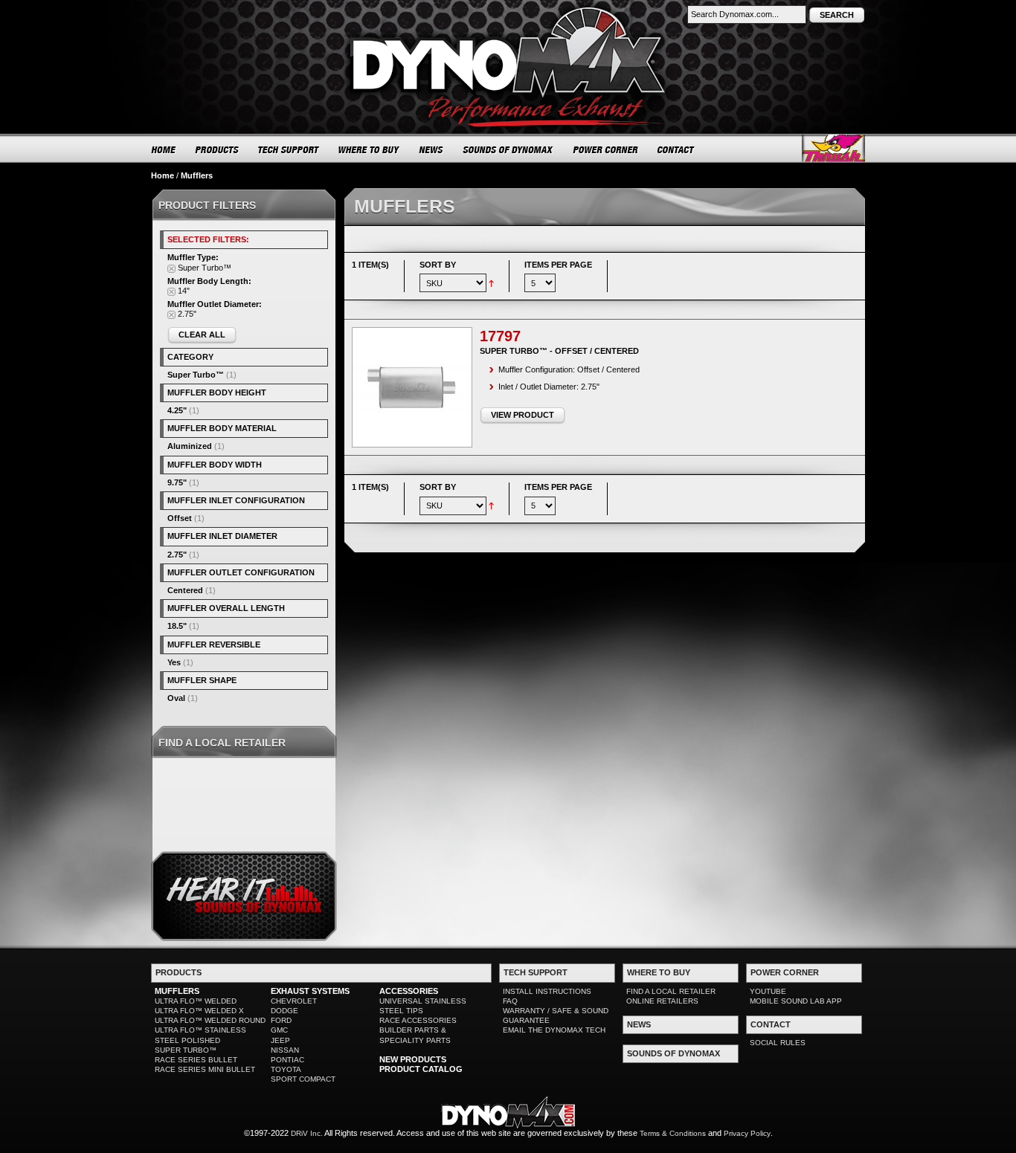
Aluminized (189, 446)
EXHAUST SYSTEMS (310, 990)
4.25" (177, 410)
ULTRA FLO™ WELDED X (199, 1011)
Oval (176, 698)
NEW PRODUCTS (412, 1059)
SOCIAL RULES (778, 1043)
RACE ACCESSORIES (418, 1020)
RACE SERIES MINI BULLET (205, 1069)
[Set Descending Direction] (491, 282)
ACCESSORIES (408, 990)
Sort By (437, 264)
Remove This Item (171, 269)
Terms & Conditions (673, 1133)
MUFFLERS (177, 990)
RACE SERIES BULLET (196, 1060)
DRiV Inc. (307, 1133)
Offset (179, 518)
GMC (279, 1030)
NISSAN (285, 1050)
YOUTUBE (768, 991)
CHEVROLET (294, 1001)
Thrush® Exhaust (833, 148)
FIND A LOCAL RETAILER (671, 991)
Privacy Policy (747, 1133)
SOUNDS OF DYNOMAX (508, 149)
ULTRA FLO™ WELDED (196, 1001)
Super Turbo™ (195, 374)
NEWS (431, 149)
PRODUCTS (217, 149)
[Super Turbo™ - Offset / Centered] (412, 387)
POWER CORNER (606, 149)
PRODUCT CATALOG (421, 1069)
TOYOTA (286, 1069)
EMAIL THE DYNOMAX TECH (554, 1030)
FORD (281, 1020)
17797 (500, 336)
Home (162, 175)
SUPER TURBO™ (185, 1050)
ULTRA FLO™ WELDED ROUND (210, 1020)
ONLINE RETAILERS (662, 1001)
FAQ (510, 1001)
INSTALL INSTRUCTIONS (547, 991)
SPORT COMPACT (303, 1079)
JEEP (280, 1040)
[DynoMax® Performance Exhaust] (508, 10)
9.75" (177, 482)
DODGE (284, 1011)
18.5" (177, 625)
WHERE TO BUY (369, 149)
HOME (163, 149)
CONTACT (676, 149)
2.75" (177, 554)
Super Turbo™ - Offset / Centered (559, 350)
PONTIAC (287, 1060)
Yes (174, 662)
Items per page (558, 264)
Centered (185, 590)
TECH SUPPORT (289, 149)
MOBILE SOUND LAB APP (796, 1001)
